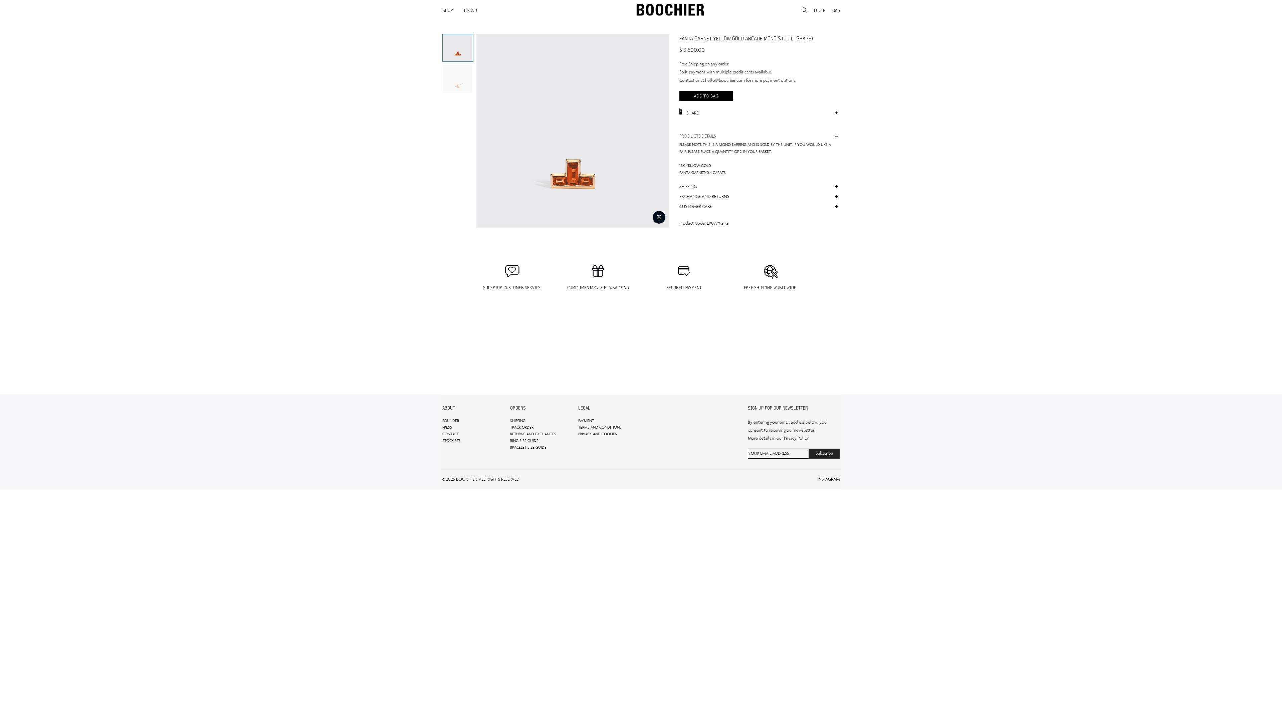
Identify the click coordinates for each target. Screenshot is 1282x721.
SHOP (447, 10)
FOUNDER (450, 420)
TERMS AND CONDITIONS (600, 427)
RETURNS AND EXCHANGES (533, 434)
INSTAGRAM (828, 479)
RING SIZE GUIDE (524, 440)
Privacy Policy (796, 438)
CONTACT (450, 434)
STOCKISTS (451, 440)
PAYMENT (586, 420)
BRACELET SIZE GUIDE (528, 447)
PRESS (447, 427)
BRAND (470, 10)
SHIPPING (517, 420)
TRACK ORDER (521, 427)
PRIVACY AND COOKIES (597, 434)
